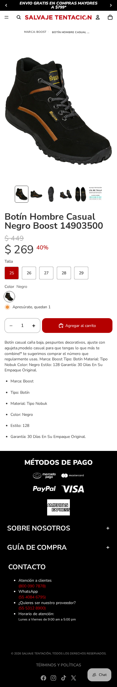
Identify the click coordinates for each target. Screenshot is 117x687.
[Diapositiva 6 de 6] (95, 194)
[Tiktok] (63, 678)
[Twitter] (73, 678)
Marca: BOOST (35, 32)
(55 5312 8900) (33, 608)
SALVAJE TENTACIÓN (36, 654)
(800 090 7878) (33, 586)
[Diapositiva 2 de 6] (36, 194)
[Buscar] (18, 17)
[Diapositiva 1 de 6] (21, 194)
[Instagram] (53, 678)
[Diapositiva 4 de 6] (66, 194)
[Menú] (6, 17)
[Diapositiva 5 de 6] (80, 194)
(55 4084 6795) (33, 597)
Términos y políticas (58, 665)
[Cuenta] (97, 17)
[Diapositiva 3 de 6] (51, 194)
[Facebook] (43, 678)
